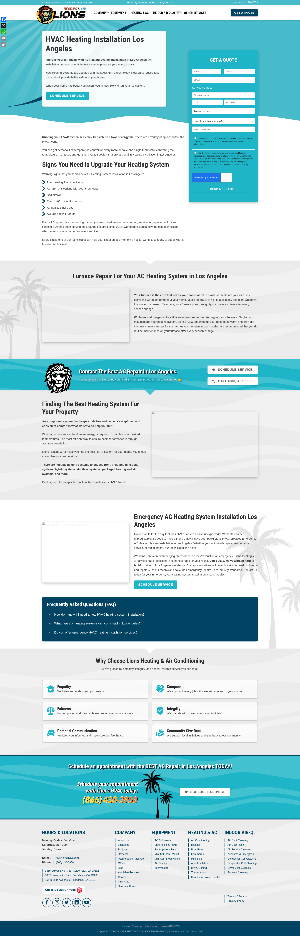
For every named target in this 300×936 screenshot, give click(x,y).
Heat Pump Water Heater (205, 876)
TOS (202, 167)
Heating (195, 844)
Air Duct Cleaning (238, 840)
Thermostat (161, 867)
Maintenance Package (131, 858)
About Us (123, 840)
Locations (123, 844)
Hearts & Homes (127, 886)
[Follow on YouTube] (86, 902)
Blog (120, 867)
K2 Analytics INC (193, 931)
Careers (122, 876)
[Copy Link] (4, 44)
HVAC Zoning (199, 867)
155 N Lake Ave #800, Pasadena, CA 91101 (70, 879)
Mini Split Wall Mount (167, 854)
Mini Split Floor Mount (167, 858)
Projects (123, 849)
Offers (121, 863)
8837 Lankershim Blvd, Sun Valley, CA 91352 (71, 875)
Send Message (222, 189)
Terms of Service (237, 896)
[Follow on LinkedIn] (76, 902)
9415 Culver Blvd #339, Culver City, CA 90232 (72, 870)
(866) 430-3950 (65, 862)
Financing (123, 881)
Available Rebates (128, 872)
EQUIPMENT (118, 13)
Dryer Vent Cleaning (239, 867)
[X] (4, 25)
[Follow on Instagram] (56, 902)
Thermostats (198, 872)
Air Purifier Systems (239, 849)
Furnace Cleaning (238, 872)
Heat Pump (197, 849)
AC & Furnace (163, 840)
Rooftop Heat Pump (166, 849)
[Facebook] (4, 19)
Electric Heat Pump (166, 844)
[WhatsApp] (4, 32)
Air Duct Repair (236, 844)
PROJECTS (253, 2)
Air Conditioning (200, 840)
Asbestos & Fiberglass (241, 854)
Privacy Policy (236, 900)
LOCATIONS (236, 2)
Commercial (198, 854)
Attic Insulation (199, 863)
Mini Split (196, 858)
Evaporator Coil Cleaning (242, 863)
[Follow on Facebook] (46, 902)
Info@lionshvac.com (67, 857)
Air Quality (161, 863)
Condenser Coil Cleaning (242, 858)
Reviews (123, 854)
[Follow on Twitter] (66, 902)
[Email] (4, 38)
